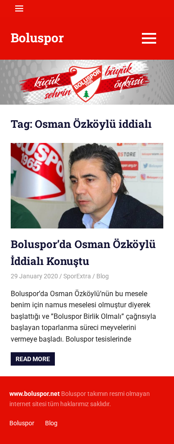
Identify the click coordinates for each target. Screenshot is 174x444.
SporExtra (77, 276)
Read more (33, 359)
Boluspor (37, 37)
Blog (102, 276)
